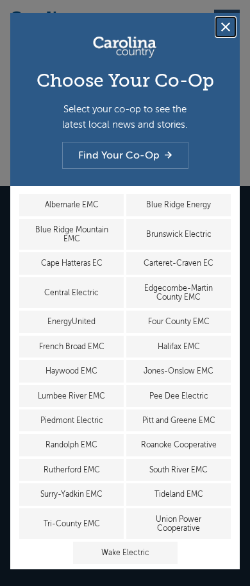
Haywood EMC (71, 370)
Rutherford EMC (72, 469)
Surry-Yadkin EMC (71, 494)
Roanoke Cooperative (179, 444)
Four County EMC (179, 321)
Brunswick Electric (179, 234)
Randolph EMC (71, 444)
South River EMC (178, 469)
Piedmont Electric (71, 420)
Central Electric (71, 292)
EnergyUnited (71, 321)
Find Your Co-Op (119, 155)
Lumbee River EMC (71, 396)
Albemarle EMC (72, 204)
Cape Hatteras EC (72, 263)
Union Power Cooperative (178, 524)
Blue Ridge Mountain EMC (71, 234)
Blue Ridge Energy (178, 204)
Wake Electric (125, 552)
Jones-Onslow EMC (178, 370)
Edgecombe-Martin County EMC (178, 293)
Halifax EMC (179, 346)
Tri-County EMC (72, 523)
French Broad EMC (71, 346)
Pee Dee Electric (178, 396)
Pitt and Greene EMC (178, 420)
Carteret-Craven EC (178, 263)
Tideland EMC (178, 494)
